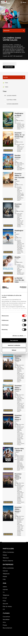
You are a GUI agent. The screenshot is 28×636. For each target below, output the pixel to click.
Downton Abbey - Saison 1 (18, 509)
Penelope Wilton (19, 199)
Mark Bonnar (20, 465)
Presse (5, 625)
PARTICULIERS (8, 549)
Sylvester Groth (20, 273)
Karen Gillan (19, 464)
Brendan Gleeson (19, 241)
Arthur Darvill (20, 460)
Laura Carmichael (20, 148)
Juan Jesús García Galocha (20, 163)
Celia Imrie (19, 164)
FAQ (4, 579)
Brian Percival (20, 366)
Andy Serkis (19, 262)
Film (6, 82)
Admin (5, 586)
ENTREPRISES (8, 564)
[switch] (24, 320)
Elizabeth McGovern (19, 188)
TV (4, 592)
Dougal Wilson (20, 120)
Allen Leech (19, 213)
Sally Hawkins (20, 252)
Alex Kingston (20, 459)
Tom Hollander (20, 274)
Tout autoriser (14, 340)
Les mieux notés (11, 99)
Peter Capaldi (20, 251)
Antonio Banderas (19, 123)
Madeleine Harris (19, 250)
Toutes (5, 77)
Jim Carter (20, 436)
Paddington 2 (8, 236)
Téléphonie (6, 573)
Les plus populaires (12, 104)
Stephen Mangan (19, 271)
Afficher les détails (17, 335)
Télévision (6, 558)
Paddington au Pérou (19, 114)
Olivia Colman (20, 128)
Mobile (5, 555)
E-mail (5, 598)
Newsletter (6, 619)
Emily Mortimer (20, 125)
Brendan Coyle (20, 144)
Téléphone (6, 595)
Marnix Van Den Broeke (20, 468)
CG (4, 609)
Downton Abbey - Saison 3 (18, 417)
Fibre (4, 601)
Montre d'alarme (8, 560)
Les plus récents (11, 95)
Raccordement (7, 628)
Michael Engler (20, 211)
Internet (5, 571)
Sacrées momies (18, 156)
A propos (6, 613)
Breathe (17, 257)
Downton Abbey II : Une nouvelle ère (19, 176)
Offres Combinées (8, 552)
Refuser (14, 350)
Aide (4, 583)
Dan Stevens (20, 428)
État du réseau (7, 606)
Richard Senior (20, 457)
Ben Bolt (19, 365)
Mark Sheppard (20, 466)
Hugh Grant (19, 246)
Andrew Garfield (19, 265)
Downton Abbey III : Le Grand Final (19, 135)
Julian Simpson (20, 455)
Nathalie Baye (20, 197)
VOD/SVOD (6, 30)
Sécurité (5, 603)
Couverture (6, 616)
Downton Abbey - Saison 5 (18, 358)
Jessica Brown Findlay (20, 434)
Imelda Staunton (19, 192)
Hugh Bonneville (20, 126)
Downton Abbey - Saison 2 (18, 476)
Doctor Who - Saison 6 (19, 449)
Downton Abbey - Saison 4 (18, 387)
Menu (24, 2)
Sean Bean (19, 169)
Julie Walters (20, 248)
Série (6, 87)
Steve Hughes (20, 458)
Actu (4, 622)
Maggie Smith (20, 224)
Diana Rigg (21, 267)
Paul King (19, 237)
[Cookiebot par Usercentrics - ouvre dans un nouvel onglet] (20, 287)
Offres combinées (8, 568)
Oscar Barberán (20, 168)
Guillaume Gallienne (19, 243)
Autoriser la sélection (14, 345)
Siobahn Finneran (20, 444)
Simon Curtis (20, 142)
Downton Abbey (18, 205)
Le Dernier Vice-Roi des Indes (19, 280)
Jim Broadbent (20, 247)
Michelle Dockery (19, 151)
